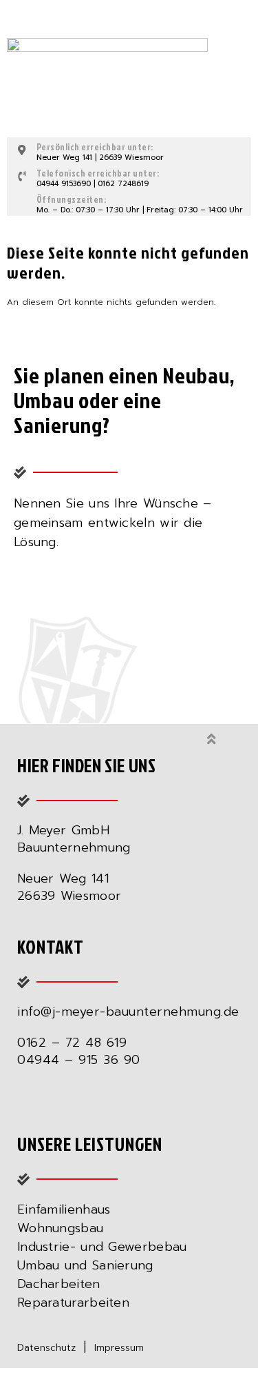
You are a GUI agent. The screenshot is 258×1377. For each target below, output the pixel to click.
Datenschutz (46, 1347)
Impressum (119, 1347)
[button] (234, 32)
